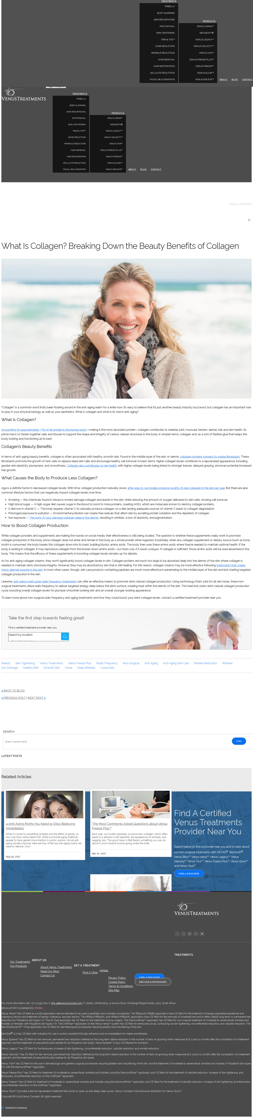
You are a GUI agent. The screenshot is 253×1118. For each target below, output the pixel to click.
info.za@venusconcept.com (66, 1003)
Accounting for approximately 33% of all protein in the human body (43, 429)
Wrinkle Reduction (75, 143)
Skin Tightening (77, 124)
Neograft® (116, 124)
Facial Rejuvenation (74, 169)
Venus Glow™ (115, 163)
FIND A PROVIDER (189, 873)
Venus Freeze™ (114, 156)
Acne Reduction (77, 137)
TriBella (81, 99)
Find (239, 741)
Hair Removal (78, 150)
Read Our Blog (49, 971)
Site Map (113, 990)
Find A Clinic (90, 972)
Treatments (79, 94)
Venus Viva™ (116, 143)
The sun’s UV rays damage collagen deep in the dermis (64, 517)
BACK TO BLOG (13, 690)
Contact (156, 169)
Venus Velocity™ (113, 137)
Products (118, 113)
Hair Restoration (76, 156)
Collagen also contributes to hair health (92, 465)
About (132, 169)
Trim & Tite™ (79, 131)
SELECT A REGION (240, 204)
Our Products (18, 966)
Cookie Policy (116, 982)
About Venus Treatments (56, 967)
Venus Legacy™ (114, 131)
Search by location (21, 634)
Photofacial (79, 118)
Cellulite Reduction (74, 163)
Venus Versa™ (115, 118)
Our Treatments (20, 962)
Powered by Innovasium (16, 1107)
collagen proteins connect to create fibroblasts (210, 456)
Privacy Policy (117, 978)
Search (65, 636)
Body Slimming (78, 105)
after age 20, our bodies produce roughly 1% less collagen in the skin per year (176, 488)
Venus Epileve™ (114, 169)
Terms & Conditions (120, 986)
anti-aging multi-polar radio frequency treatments (45, 581)
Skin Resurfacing (76, 112)
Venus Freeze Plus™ (111, 150)
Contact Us (47, 975)
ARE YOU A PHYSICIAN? (153, 982)
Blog (143, 169)
